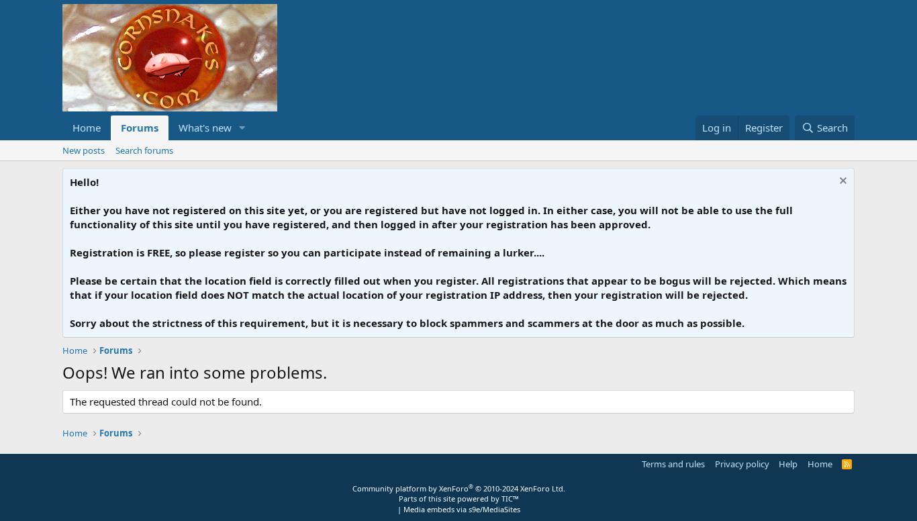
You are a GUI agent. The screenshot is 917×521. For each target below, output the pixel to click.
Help (788, 464)
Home (87, 127)
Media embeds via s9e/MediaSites (461, 509)
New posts (83, 150)
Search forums (144, 150)
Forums (139, 127)
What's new (205, 127)
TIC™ (510, 498)
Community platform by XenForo (458, 488)
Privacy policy (742, 464)
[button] (242, 127)
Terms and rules (673, 464)
